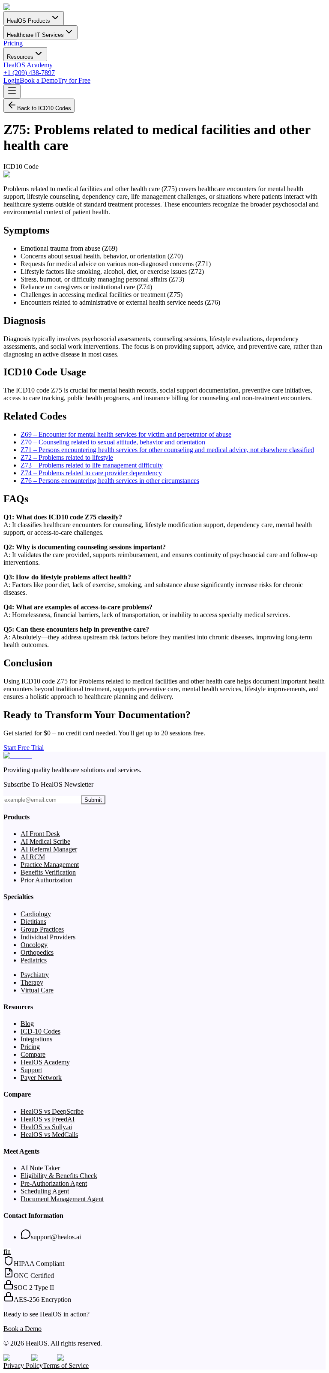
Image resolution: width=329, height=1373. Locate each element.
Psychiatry (35, 974)
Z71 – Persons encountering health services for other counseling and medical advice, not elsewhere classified (167, 449)
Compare (33, 1054)
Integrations (36, 1039)
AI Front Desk (40, 833)
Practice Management (50, 864)
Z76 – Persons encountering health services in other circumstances (110, 480)
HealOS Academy (28, 65)
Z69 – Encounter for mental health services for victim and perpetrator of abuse (126, 434)
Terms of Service (66, 1365)
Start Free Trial (23, 747)
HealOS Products (28, 21)
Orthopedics (37, 952)
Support (31, 1069)
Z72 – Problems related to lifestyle (67, 457)
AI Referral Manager (49, 849)
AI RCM (33, 856)
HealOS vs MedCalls (49, 1134)
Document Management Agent (62, 1198)
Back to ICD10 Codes (44, 108)
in (8, 1251)
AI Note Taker (40, 1168)
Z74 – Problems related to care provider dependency (91, 473)
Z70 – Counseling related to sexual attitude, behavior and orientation (113, 442)
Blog (27, 1023)
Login (11, 80)
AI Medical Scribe (45, 841)
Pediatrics (34, 960)
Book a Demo (39, 80)
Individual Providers (48, 937)
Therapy (32, 982)
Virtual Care (37, 990)
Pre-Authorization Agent (54, 1183)
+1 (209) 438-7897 (29, 72)
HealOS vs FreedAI (48, 1119)
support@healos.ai (56, 1237)
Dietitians (33, 921)
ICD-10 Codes (40, 1031)
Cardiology (36, 913)
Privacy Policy (23, 1365)
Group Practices (42, 929)
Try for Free (74, 80)
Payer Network (41, 1077)
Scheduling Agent (45, 1191)
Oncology (34, 944)
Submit (93, 800)
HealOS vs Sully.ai (46, 1126)
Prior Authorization (46, 880)
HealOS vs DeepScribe (52, 1111)
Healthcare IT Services (35, 35)
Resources (20, 57)
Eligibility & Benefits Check (59, 1175)
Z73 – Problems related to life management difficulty (92, 465)
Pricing (13, 43)
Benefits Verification (48, 872)
